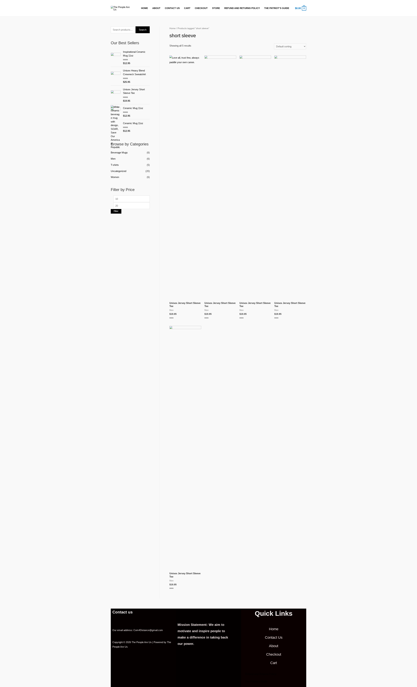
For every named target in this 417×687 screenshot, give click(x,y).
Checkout (201, 8)
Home (144, 8)
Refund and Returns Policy (242, 8)
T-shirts (115, 164)
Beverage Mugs (119, 152)
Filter (116, 211)
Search (142, 29)
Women (115, 177)
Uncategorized (118, 171)
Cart (187, 8)
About (156, 8)
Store (216, 8)
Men (113, 158)
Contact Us (172, 8)
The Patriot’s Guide (276, 8)
